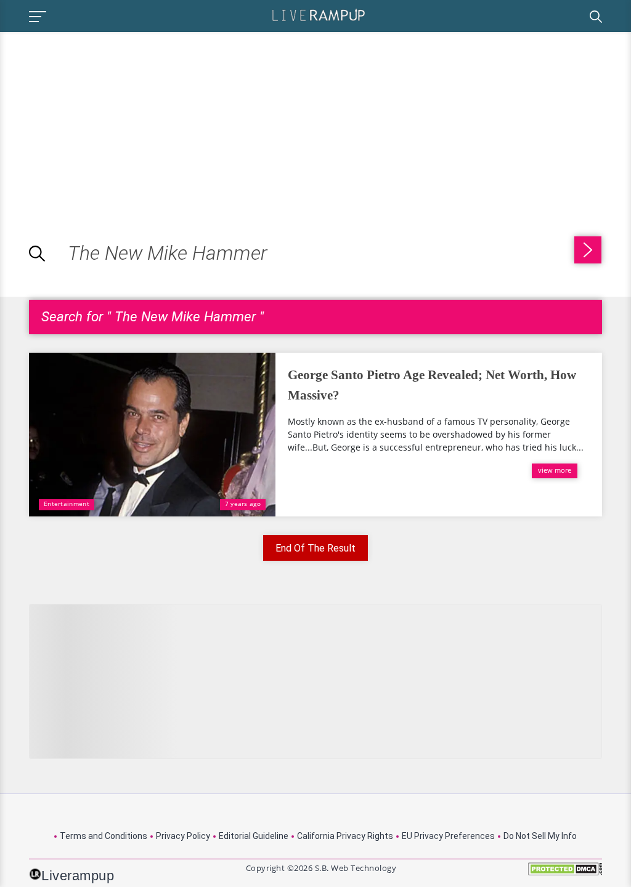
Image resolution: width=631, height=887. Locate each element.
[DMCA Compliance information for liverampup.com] (565, 873)
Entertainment (66, 503)
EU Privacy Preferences (448, 836)
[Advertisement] (103, 118)
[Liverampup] (318, 14)
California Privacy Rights (345, 836)
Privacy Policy (183, 836)
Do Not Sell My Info (540, 836)
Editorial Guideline (253, 836)
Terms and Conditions (103, 836)
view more (554, 470)
